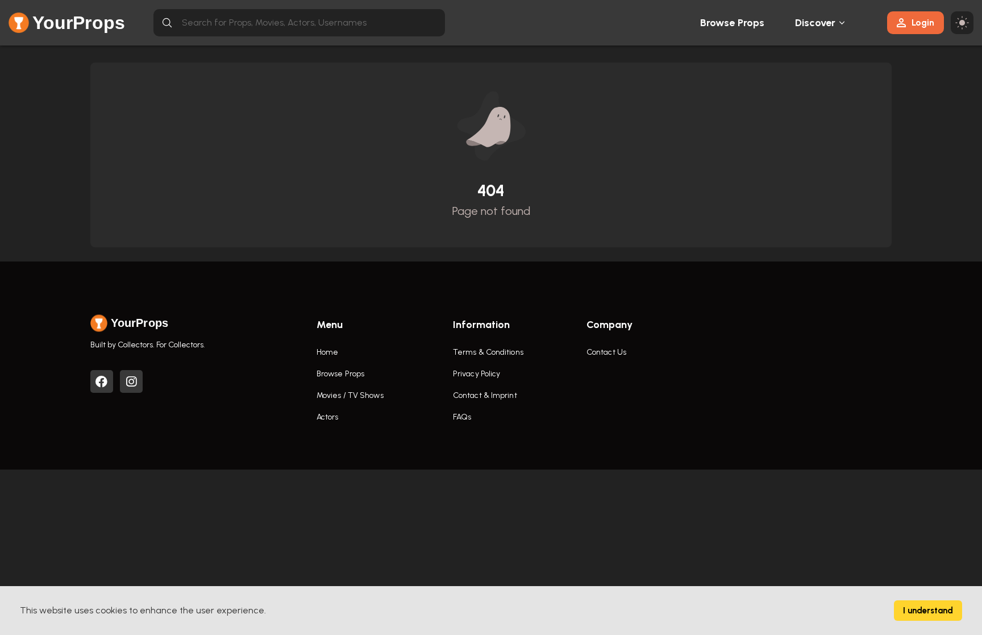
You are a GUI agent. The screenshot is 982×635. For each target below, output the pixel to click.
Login (923, 22)
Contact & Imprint (485, 395)
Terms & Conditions (488, 352)
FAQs (462, 417)
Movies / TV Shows (350, 395)
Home (327, 352)
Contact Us (606, 352)
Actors (328, 417)
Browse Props (732, 22)
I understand (928, 610)
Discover (815, 22)
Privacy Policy (476, 374)
